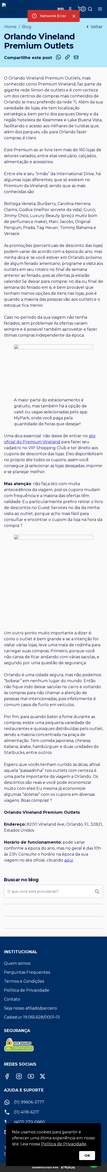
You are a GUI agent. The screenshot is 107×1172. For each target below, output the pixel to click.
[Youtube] (31, 1076)
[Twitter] (42, 1076)
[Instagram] (19, 1076)
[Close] (74, 16)
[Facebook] (7, 1076)
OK (87, 1155)
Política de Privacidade (63, 1144)
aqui (68, 860)
